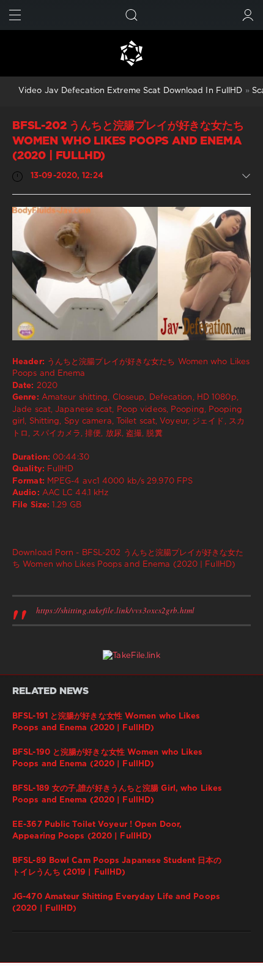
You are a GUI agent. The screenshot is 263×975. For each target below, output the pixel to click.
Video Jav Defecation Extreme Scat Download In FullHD (130, 91)
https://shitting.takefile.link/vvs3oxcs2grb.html (115, 610)
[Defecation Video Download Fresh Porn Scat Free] (131, 53)
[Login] (248, 15)
